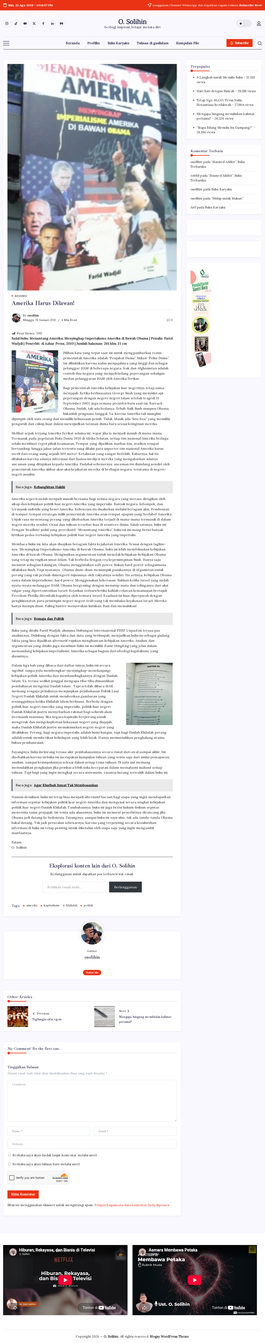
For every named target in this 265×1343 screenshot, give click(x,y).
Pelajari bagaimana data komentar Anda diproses (132, 1205)
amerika (31, 905)
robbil (194, 176)
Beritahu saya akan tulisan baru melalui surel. (46, 1164)
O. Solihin (132, 22)
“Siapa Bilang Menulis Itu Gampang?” (225, 128)
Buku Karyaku (221, 189)
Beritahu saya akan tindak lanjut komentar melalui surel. (55, 1155)
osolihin (33, 315)
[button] (244, 23)
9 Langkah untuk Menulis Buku (220, 77)
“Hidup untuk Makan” (227, 198)
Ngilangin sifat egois (47, 1019)
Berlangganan (125, 887)
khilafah (72, 905)
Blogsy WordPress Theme (169, 1336)
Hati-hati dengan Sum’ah (216, 91)
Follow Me (92, 972)
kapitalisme (52, 905)
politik (88, 905)
